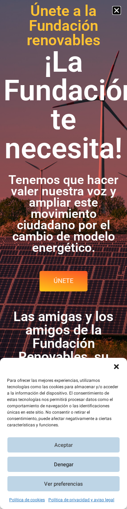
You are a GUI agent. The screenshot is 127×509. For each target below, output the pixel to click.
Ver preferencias (63, 484)
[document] (63, 254)
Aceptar (63, 445)
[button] (116, 366)
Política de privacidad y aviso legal (81, 500)
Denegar (63, 464)
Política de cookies (27, 500)
